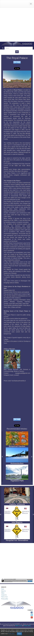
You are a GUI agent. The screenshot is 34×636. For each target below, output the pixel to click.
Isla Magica (17, 522)
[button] (2, 456)
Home (2, 589)
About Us (3, 591)
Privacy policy (4, 598)
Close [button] (19, 633)
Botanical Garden (17, 446)
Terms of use (4, 596)
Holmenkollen (17, 463)
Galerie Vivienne (17, 504)
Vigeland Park (17, 481)
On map (17, 62)
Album (2, 593)
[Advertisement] (17, 25)
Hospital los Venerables (17, 540)
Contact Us (4, 595)
